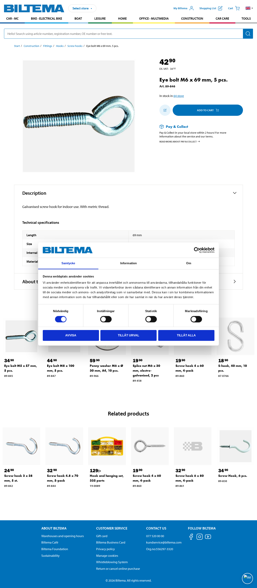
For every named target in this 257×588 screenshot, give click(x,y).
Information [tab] (128, 263)
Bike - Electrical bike (46, 18)
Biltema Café (49, 542)
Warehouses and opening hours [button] (62, 536)
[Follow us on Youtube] (208, 538)
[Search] (248, 34)
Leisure (100, 18)
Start (17, 46)
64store (178, 96)
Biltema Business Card (110, 542)
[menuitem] (12, 18)
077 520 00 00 (155, 536)
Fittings (47, 46)
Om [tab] (188, 263)
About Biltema (53, 528)
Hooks (60, 46)
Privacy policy (105, 549)
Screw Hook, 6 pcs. (232, 476)
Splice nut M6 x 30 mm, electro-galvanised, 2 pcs (146, 370)
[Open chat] (247, 578)
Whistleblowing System (112, 562)
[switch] (106, 319)
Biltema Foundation (54, 549)
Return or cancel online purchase (118, 569)
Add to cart (205, 110)
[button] (249, 8)
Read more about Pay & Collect (178, 141)
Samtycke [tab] (68, 263)
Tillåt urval (128, 335)
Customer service (111, 528)
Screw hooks (75, 46)
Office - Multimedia (154, 18)
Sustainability (50, 556)
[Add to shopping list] (165, 110)
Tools (246, 18)
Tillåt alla (186, 335)
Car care (222, 18)
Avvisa (70, 335)
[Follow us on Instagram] (199, 537)
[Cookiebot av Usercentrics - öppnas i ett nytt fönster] (196, 250)
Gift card (101, 536)
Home (122, 18)
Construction (192, 18)
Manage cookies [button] (107, 556)
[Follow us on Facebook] (191, 537)
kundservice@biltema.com (164, 542)
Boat (78, 18)
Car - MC (12, 18)
